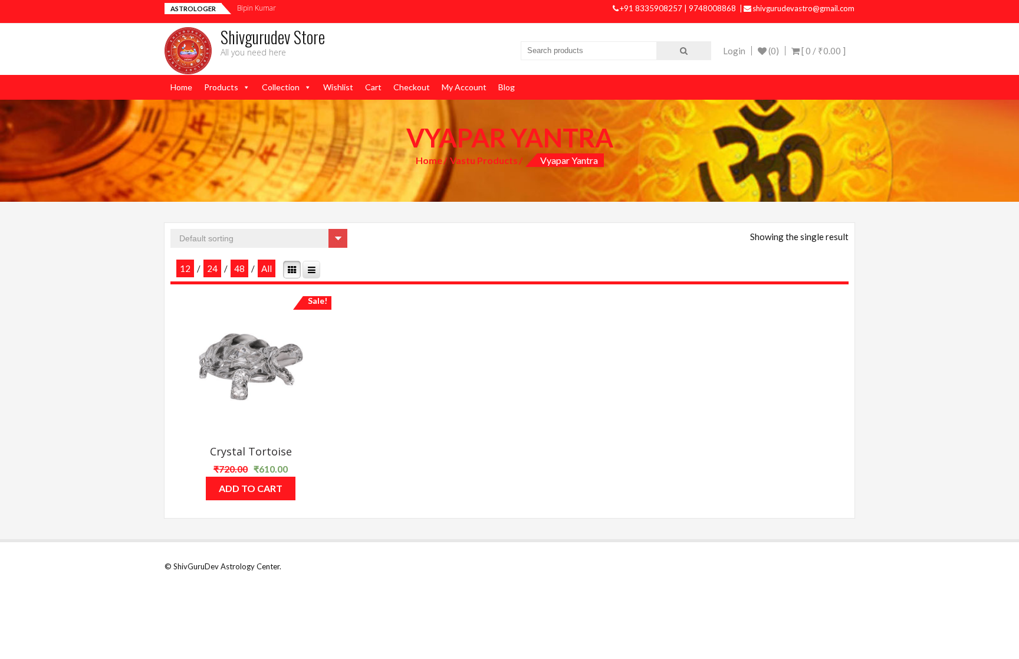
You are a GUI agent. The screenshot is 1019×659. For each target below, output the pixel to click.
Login (734, 50)
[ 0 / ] (823, 50)
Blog (506, 87)
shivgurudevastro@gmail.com (803, 8)
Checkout (411, 87)
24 (212, 268)
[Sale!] (250, 367)
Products (221, 87)
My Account (464, 87)
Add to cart (250, 488)
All (266, 268)
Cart (373, 87)
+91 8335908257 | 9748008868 (679, 8)
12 (185, 268)
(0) (773, 50)
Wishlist (338, 87)
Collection (281, 87)
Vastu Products (484, 160)
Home (181, 87)
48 (239, 268)
